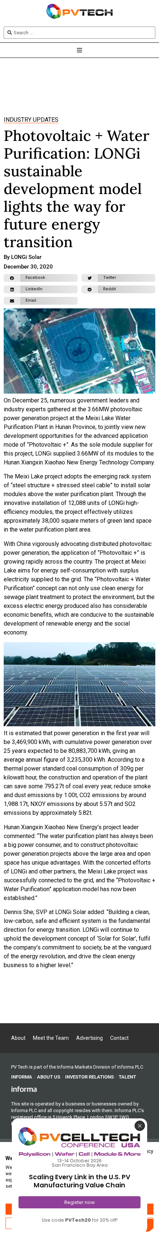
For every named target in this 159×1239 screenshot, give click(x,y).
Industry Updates (31, 119)
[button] (41, 278)
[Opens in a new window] (24, 1088)
